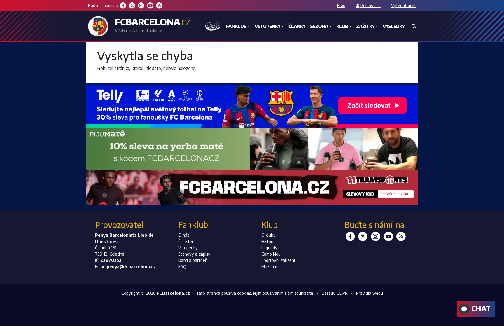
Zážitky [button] (365, 26)
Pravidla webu (369, 293)
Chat (480, 308)
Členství (185, 241)
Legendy (269, 247)
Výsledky (394, 26)
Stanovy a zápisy (194, 254)
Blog (341, 5)
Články (296, 26)
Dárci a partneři (192, 260)
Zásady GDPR (335, 293)
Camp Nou (271, 254)
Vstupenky (188, 247)
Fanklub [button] (236, 26)
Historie (268, 241)
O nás (183, 235)
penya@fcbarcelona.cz (131, 266)
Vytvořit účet (403, 5)
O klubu (268, 235)
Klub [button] (342, 26)
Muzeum (269, 266)
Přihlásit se (370, 5)
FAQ (182, 266)
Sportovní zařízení (278, 260)
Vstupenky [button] (267, 26)
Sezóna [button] (319, 26)
